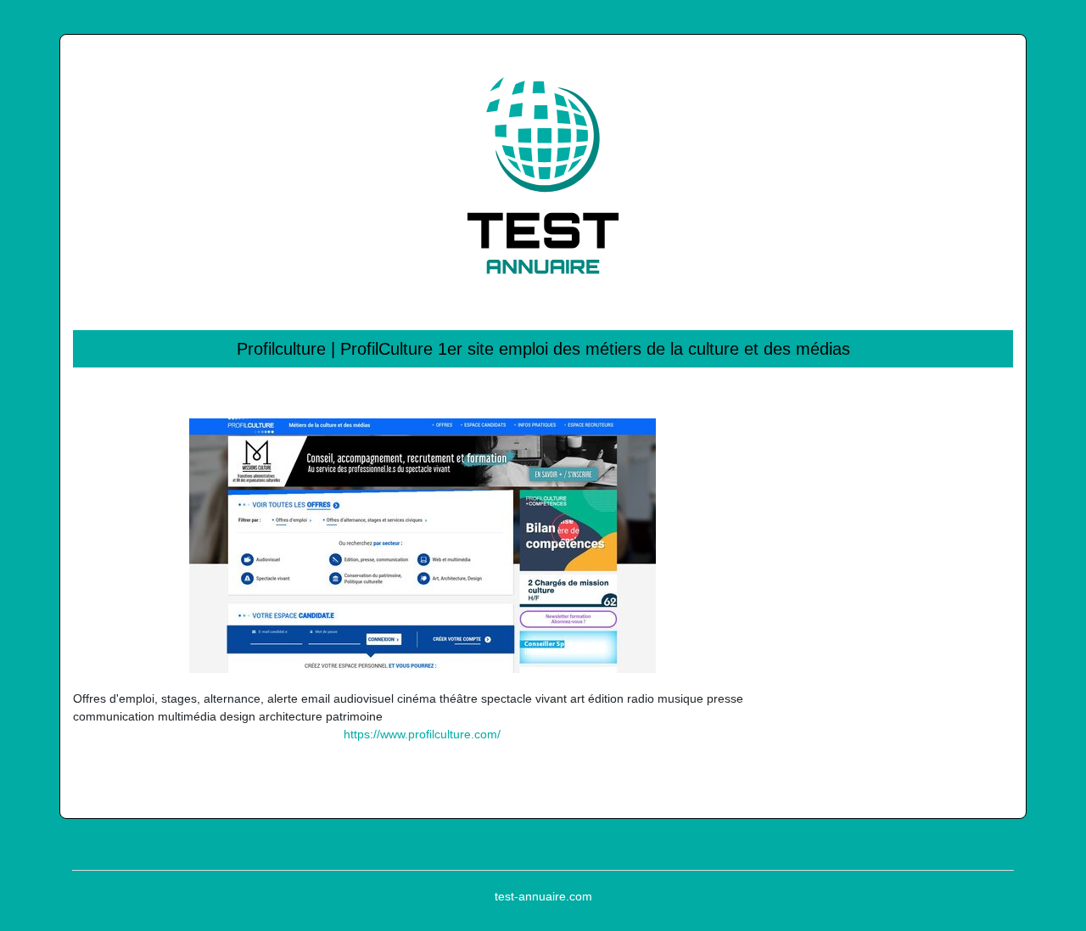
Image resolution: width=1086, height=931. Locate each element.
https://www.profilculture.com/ (422, 734)
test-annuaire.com (543, 896)
